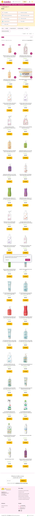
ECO (2, 37)
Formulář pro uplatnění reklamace (23, 499)
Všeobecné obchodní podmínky (23, 495)
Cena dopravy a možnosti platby (23, 490)
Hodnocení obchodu (4, 505)
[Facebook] (21, 510)
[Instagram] (19, 510)
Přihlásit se (23, 480)
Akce (27, 33)
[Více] (32, 5)
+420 (22, 505)
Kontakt (2, 507)
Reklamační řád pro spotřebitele (23, 496)
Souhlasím (27, 259)
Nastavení (7, 259)
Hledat (25, 1)
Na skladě (24, 33)
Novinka (30, 33)
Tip (33, 33)
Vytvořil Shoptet (31, 515)
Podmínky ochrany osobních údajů (23, 493)
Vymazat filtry (31, 37)
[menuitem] (2, 5)
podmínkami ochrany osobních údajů (21, 483)
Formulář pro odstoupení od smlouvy (24, 497)
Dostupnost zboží (21, 492)
